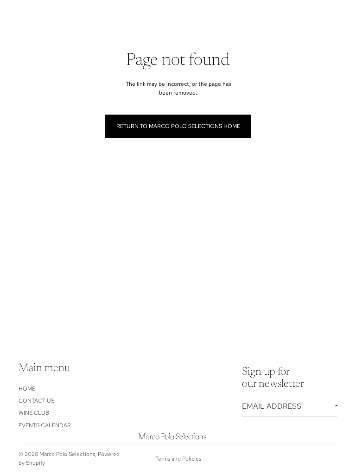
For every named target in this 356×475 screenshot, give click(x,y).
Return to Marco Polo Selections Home (178, 126)
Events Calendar (45, 425)
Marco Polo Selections (67, 454)
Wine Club (34, 413)
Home (27, 388)
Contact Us (36, 400)
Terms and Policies (178, 458)
